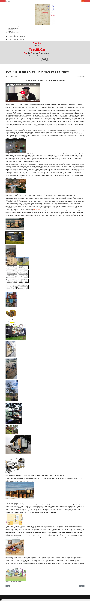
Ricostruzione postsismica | (13, 26)
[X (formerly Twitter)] (80, 76)
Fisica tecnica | (11, 38)
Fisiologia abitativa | (13, 28)
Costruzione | (11, 29)
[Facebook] (78, 76)
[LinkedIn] (83, 76)
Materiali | (10, 31)
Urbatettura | (11, 35)
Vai (83, 1)
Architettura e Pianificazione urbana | (17, 36)
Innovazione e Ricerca (13, 32)
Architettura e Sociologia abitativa (16, 39)
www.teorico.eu (36, 209)
